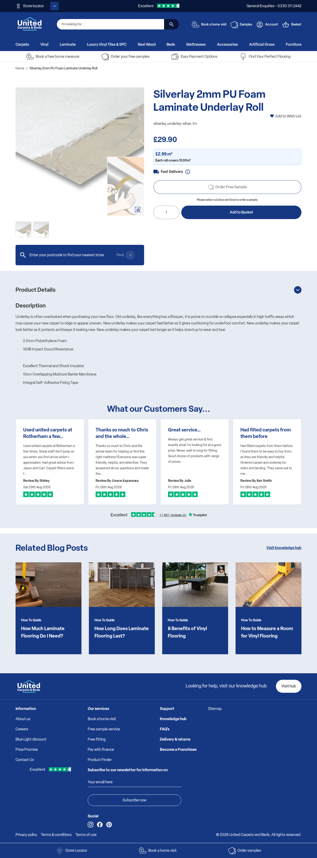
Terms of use (86, 834)
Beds (171, 44)
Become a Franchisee (178, 749)
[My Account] (259, 24)
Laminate (68, 44)
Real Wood (146, 44)
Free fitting (97, 739)
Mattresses (196, 44)
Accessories (227, 44)
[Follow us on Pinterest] (109, 824)
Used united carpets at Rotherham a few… (47, 433)
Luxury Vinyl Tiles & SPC (106, 44)
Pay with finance (101, 749)
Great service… (184, 430)
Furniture (293, 44)
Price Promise (27, 749)
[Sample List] (234, 24)
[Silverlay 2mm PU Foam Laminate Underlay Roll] (41, 229)
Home (20, 68)
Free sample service (104, 729)
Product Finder (100, 760)
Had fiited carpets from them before (265, 433)
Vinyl (44, 44)
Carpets (22, 44)
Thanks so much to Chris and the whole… (122, 433)
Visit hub (288, 686)
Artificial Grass (262, 44)
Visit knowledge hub (283, 548)
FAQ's (164, 729)
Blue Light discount (31, 739)
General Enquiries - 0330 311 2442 (273, 6)
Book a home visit (102, 719)
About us (23, 719)
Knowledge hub (173, 719)
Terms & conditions (56, 834)
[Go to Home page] (30, 24)
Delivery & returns (175, 739)
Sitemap (215, 708)
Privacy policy (26, 834)
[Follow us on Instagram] (90, 824)
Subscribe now (134, 800)
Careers (22, 729)
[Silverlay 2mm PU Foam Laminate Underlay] (80, 151)
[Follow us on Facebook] (100, 824)
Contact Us (25, 760)
